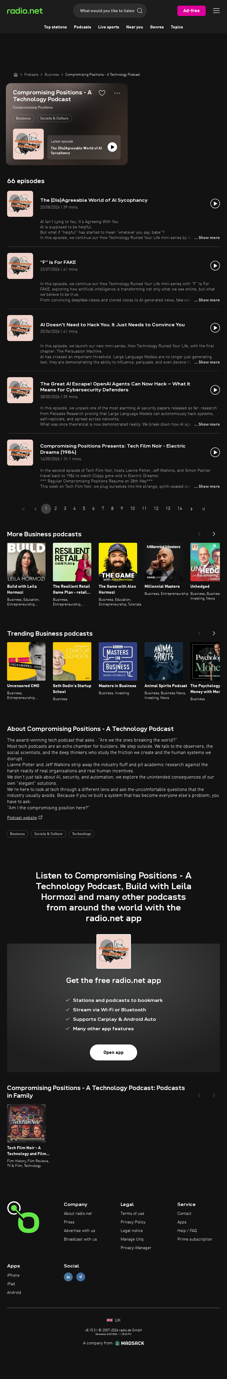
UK (117, 1320)
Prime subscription (194, 1239)
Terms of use (132, 1214)
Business (23, 118)
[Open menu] (216, 10)
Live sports (108, 27)
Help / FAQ (187, 1231)
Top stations (55, 27)
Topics (177, 27)
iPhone (13, 1275)
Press (69, 1222)
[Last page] (203, 509)
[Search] (139, 10)
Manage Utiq (132, 1239)
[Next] (214, 532)
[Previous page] (35, 509)
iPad (11, 1284)
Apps (182, 1222)
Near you (134, 27)
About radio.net (78, 1214)
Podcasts (82, 27)
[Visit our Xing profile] (80, 1277)
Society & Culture (54, 118)
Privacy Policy (133, 1222)
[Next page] (191, 509)
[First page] (23, 509)
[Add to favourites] (102, 93)
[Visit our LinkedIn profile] (68, 1277)
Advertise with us (79, 1231)
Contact (184, 1214)
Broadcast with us (80, 1239)
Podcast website (22, 818)
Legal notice (132, 1231)
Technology (81, 834)
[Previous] (199, 532)
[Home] (15, 74)
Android (14, 1293)
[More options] (117, 93)
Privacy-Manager (136, 1248)
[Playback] (112, 147)
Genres (157, 27)
